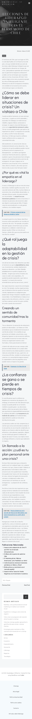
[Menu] (29, 3)
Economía (7, 641)
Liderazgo (7, 650)
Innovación (7, 647)
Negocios (6, 653)
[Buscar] (25, 597)
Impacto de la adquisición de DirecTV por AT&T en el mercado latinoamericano (15, 549)
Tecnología (7, 656)
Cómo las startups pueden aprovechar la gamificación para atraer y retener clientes (15, 624)
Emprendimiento (8, 644)
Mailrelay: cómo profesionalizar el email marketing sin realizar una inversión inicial (15, 607)
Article (4, 56)
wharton (19, 51)
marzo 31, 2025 (26, 51)
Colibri (22, 675)
